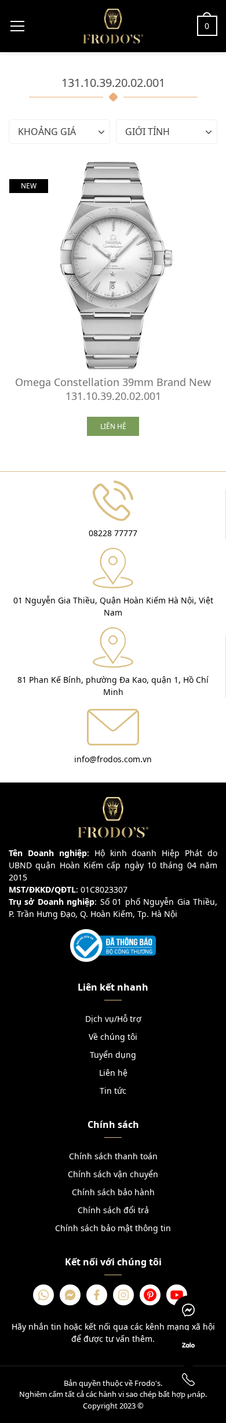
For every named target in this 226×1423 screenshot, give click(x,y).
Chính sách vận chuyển (113, 1174)
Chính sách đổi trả (113, 1209)
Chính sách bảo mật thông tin (113, 1227)
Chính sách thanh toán (113, 1156)
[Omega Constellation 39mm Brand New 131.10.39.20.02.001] (113, 265)
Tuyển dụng (113, 1054)
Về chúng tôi (113, 1036)
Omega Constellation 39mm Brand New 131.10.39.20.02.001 (113, 389)
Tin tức (113, 1090)
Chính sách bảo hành (113, 1192)
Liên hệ (113, 1072)
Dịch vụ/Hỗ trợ (113, 1018)
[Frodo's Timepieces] (113, 25)
